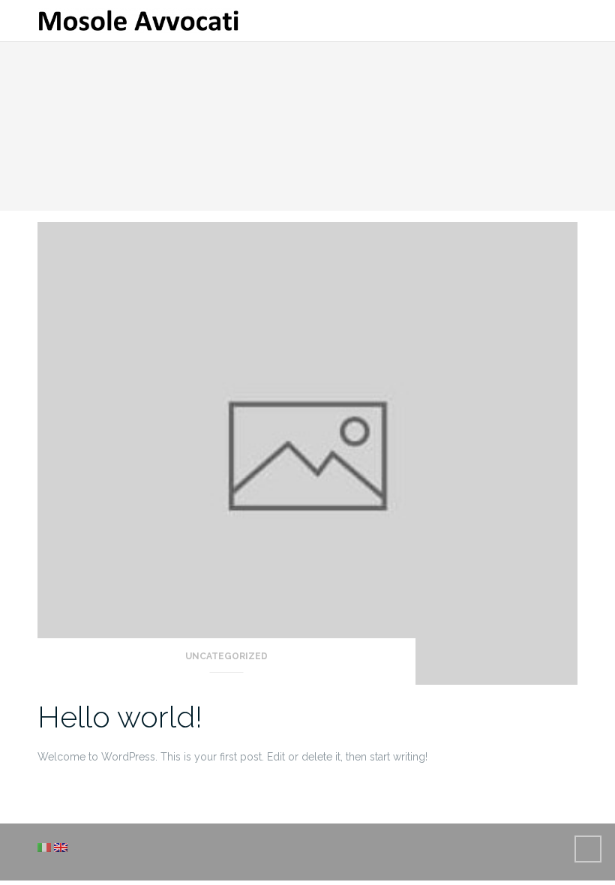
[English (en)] (61, 846)
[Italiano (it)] (44, 846)
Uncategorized (226, 656)
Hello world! (120, 716)
